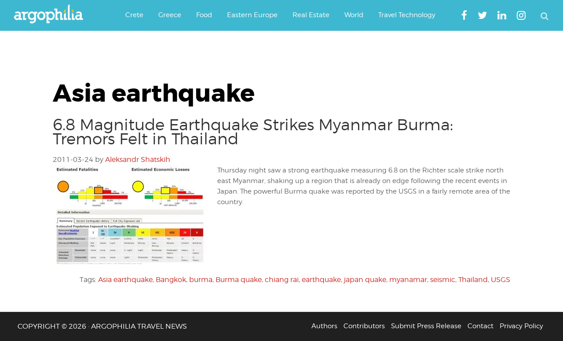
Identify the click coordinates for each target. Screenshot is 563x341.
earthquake (321, 279)
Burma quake (239, 279)
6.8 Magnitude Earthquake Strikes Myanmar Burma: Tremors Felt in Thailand (253, 131)
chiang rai (282, 279)
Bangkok (171, 279)
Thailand (473, 279)
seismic (442, 279)
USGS (500, 279)
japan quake (365, 279)
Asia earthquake (125, 279)
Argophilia (52, 14)
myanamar (408, 279)
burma (200, 279)
